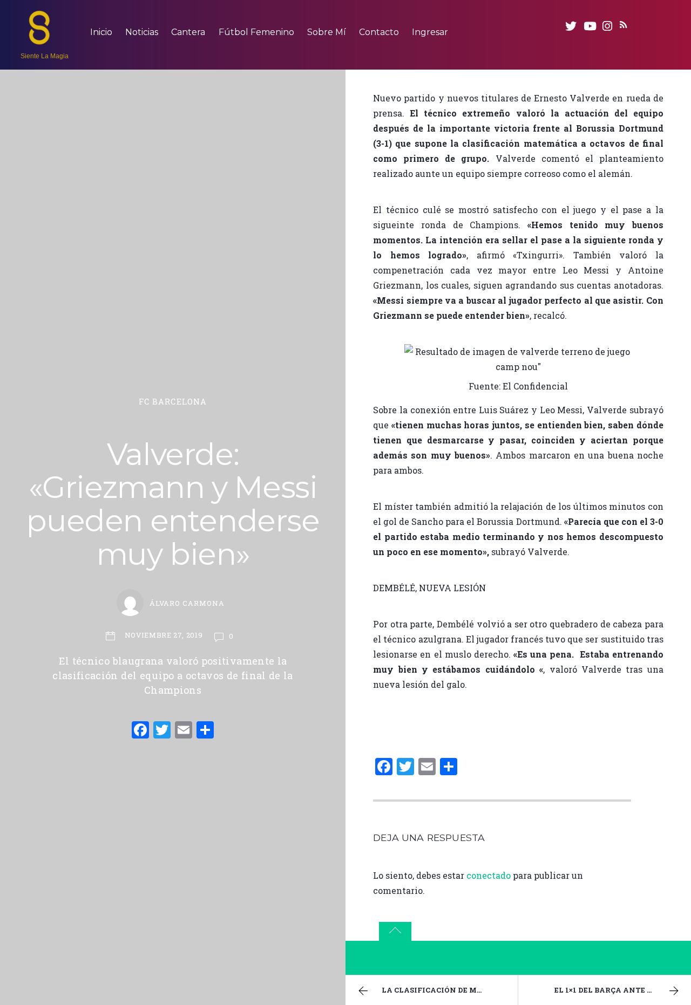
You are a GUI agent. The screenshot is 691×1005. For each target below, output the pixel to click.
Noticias (141, 32)
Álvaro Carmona (187, 603)
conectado (488, 875)
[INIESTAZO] (39, 39)
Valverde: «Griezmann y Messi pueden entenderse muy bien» (172, 504)
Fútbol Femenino (256, 32)
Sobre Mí (326, 32)
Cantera (188, 32)
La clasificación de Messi (437, 990)
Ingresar (430, 32)
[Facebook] (140, 731)
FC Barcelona (173, 401)
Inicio (101, 32)
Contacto (379, 32)
